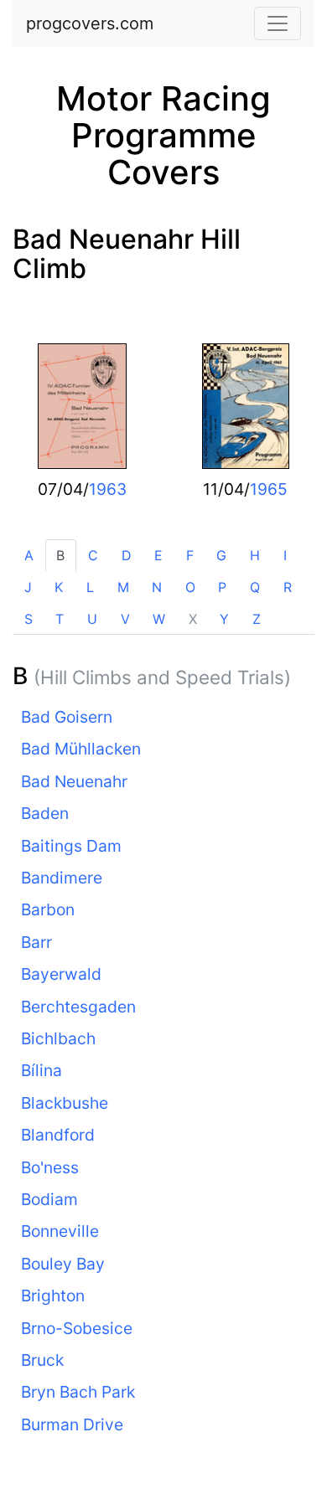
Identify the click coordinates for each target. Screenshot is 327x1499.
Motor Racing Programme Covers (163, 135)
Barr (36, 942)
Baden (45, 813)
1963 (108, 489)
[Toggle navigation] (277, 23)
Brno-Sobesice (76, 1328)
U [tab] (92, 618)
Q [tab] (255, 587)
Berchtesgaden (78, 1007)
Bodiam (49, 1199)
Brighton (53, 1295)
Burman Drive (72, 1424)
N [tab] (157, 587)
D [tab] (127, 555)
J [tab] (28, 587)
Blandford (58, 1135)
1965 (269, 489)
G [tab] (221, 555)
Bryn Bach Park (78, 1392)
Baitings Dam (71, 846)
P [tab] (222, 587)
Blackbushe (64, 1103)
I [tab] (285, 555)
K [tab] (58, 587)
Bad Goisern (66, 717)
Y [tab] (224, 618)
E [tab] (158, 555)
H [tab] (255, 555)
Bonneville (60, 1231)
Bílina (41, 1070)
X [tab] (193, 618)
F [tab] (190, 555)
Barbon (48, 909)
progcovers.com (89, 23)
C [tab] (93, 555)
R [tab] (287, 587)
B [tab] (60, 555)
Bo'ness (50, 1167)
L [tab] (90, 587)
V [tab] (125, 618)
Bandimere (61, 878)
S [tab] (28, 618)
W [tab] (159, 618)
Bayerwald (61, 974)
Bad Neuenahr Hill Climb (127, 254)
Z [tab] (256, 618)
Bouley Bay (63, 1264)
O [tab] (190, 587)
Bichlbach (58, 1038)
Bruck (42, 1360)
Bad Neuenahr (74, 781)
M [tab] (123, 587)
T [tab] (59, 618)
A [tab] (29, 555)
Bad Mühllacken (81, 749)
